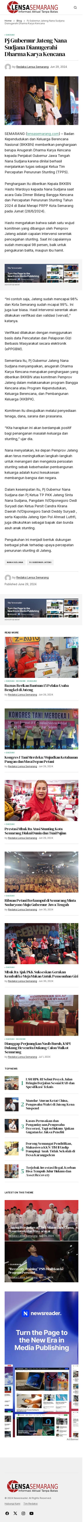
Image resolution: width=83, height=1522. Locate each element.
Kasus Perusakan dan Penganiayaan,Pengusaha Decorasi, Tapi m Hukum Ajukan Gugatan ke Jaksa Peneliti (50, 1126)
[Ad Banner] (41, 273)
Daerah (10, 35)
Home (8, 20)
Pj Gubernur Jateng (40, 562)
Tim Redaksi (30, 1503)
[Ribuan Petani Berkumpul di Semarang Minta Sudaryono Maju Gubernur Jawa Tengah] (41, 872)
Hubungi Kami (12, 1503)
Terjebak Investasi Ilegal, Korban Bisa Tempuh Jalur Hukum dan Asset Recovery (51, 1171)
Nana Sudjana (15, 562)
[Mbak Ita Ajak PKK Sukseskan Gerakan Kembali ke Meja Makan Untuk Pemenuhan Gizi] (41, 943)
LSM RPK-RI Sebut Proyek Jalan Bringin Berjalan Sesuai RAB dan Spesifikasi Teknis (50, 1083)
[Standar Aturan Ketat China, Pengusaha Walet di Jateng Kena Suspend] (12, 1104)
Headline (32, 681)
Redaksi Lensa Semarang (22, 1235)
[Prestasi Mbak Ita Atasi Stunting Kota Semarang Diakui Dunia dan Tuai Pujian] (41, 800)
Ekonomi (20, 681)
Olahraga (15, 1265)
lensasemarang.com (43, 134)
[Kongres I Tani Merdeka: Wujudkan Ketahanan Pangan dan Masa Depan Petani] (41, 728)
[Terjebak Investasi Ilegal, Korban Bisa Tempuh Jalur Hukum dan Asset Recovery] (12, 1171)
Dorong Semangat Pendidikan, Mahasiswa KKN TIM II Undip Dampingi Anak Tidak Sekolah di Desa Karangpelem (50, 1149)
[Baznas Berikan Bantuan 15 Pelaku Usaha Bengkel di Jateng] (41, 657)
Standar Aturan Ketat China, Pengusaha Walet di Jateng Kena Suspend (50, 1104)
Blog (19, 20)
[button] (75, 7)
